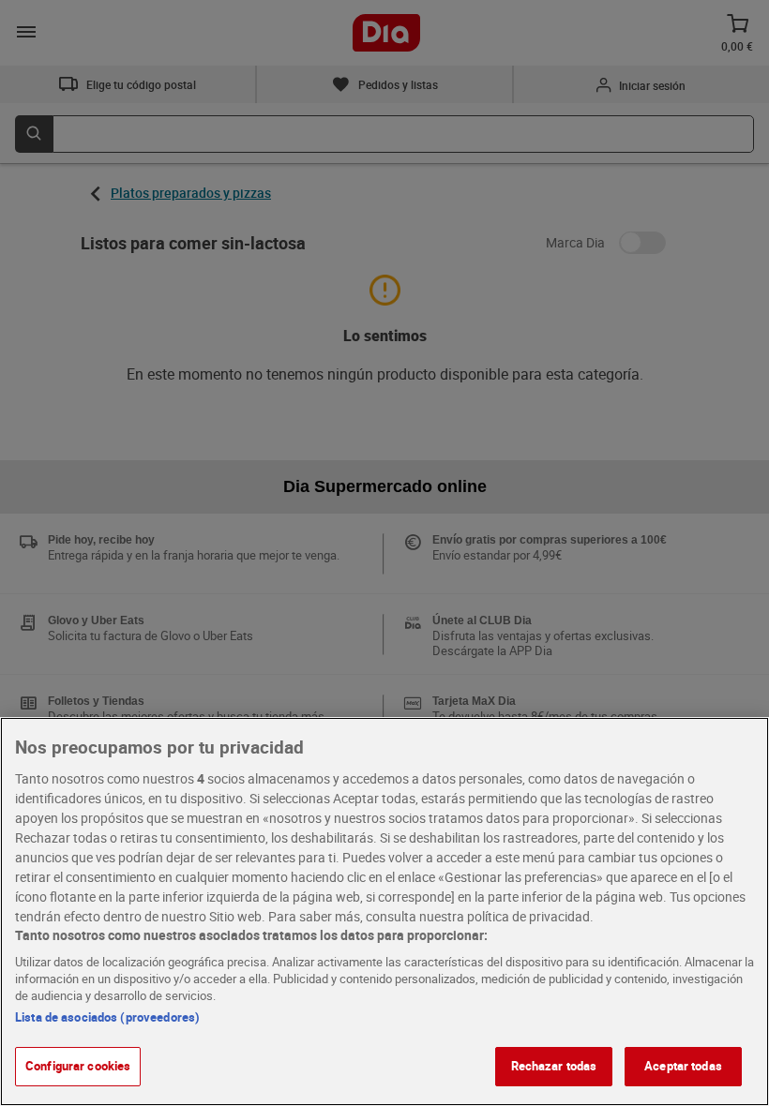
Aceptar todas (683, 1065)
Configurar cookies (77, 1065)
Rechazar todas (554, 1065)
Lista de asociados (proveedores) (107, 1017)
